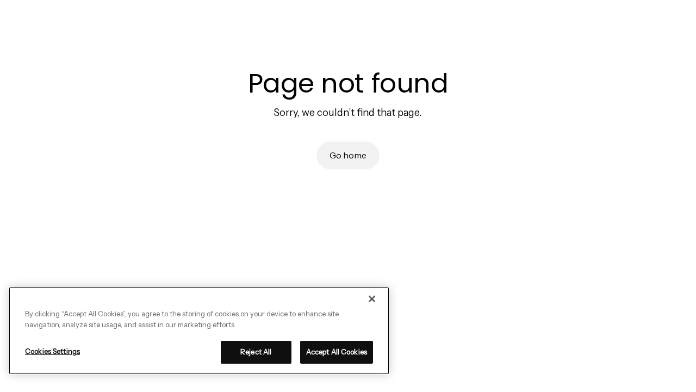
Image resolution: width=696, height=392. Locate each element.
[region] (199, 331)
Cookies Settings (52, 351)
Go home (348, 155)
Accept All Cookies (336, 351)
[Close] (372, 299)
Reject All (255, 351)
